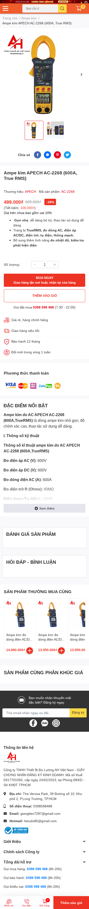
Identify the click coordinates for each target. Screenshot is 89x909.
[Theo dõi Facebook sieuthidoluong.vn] (33, 723)
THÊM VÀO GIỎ (44, 295)
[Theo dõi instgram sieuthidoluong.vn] (56, 723)
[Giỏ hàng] (79, 8)
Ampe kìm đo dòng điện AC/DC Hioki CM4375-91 (19, 639)
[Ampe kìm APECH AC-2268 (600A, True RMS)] (44, 74)
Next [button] (81, 74)
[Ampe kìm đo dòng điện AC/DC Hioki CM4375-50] (52, 615)
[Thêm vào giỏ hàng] (29, 650)
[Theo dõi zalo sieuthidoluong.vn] (44, 723)
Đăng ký (78, 712)
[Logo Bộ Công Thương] (16, 830)
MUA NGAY (45, 280)
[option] (44, 74)
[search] (62, 8)
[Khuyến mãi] (44, 1)
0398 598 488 (43, 307)
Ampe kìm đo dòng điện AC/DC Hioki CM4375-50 (51, 639)
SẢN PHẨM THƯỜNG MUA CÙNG (37, 591)
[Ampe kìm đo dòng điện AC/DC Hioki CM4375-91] (20, 615)
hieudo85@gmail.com (40, 821)
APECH (31, 191)
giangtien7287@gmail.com (40, 813)
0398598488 (42, 806)
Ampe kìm (13, 414)
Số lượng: (12, 264)
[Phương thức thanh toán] (33, 385)
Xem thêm (47, 508)
